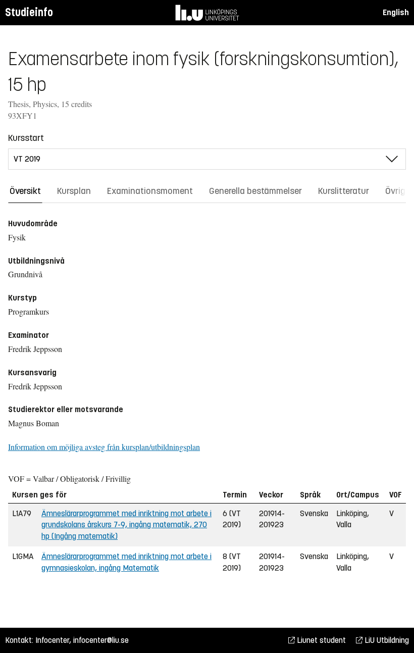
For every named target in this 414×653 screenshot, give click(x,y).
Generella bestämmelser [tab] (255, 190)
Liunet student (320, 640)
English (396, 12)
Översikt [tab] (25, 190)
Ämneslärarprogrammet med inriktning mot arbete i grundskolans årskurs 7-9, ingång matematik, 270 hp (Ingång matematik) (126, 525)
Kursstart (26, 137)
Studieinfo (29, 12)
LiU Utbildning (386, 640)
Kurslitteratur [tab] (343, 190)
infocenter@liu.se (101, 640)
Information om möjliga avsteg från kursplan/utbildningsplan (104, 446)
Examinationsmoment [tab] (150, 190)
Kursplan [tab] (74, 190)
